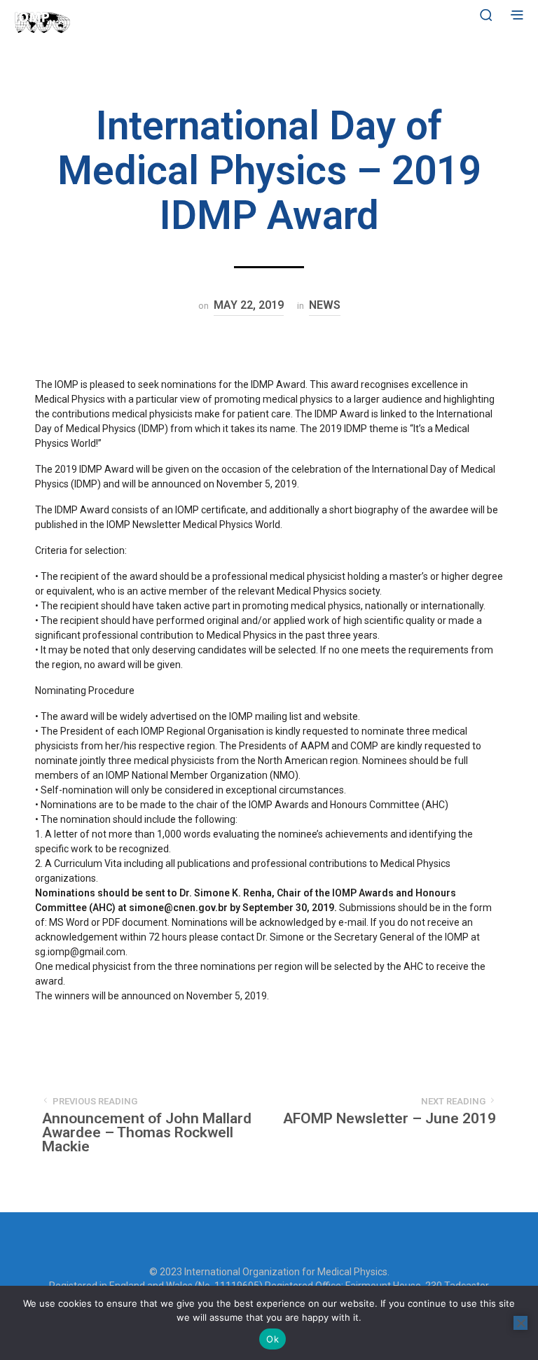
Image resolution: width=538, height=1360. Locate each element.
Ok (272, 1339)
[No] (520, 1323)
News (324, 305)
